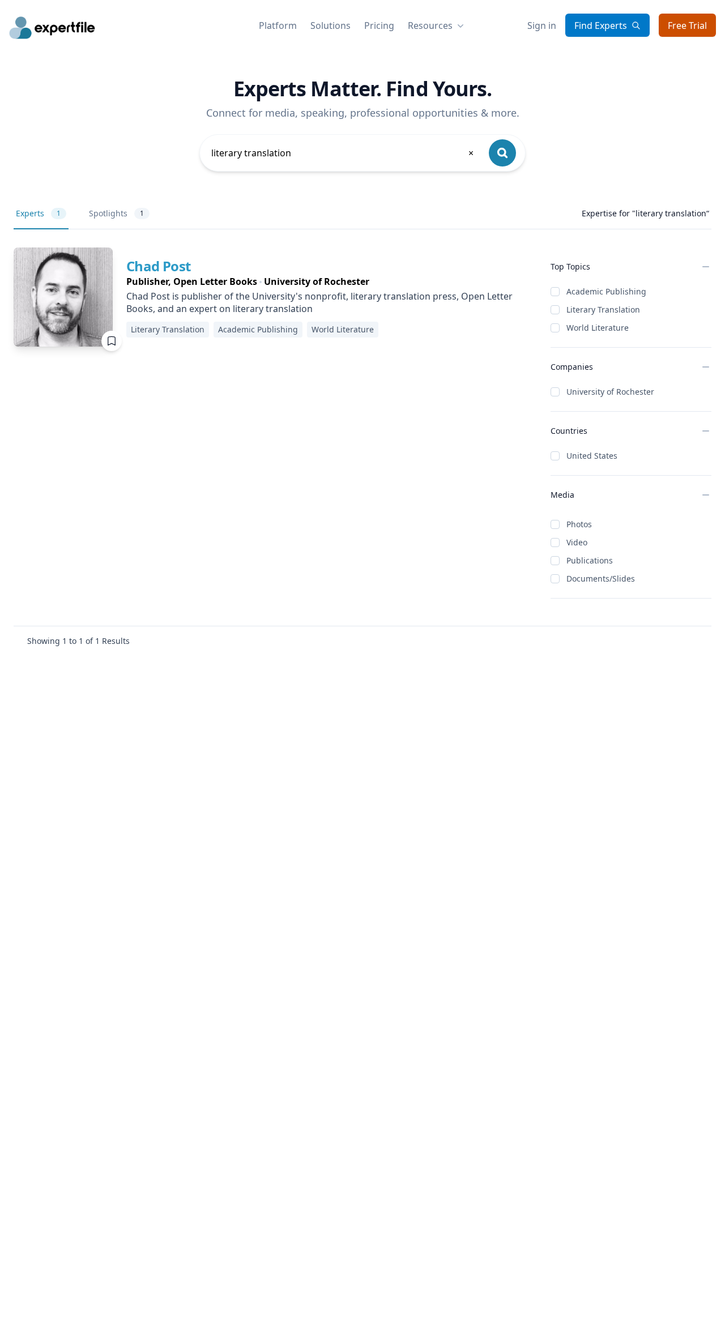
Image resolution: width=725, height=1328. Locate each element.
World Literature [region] (343, 329)
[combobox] (343, 153)
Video (576, 542)
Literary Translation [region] (167, 329)
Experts (38, 213)
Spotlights (116, 213)
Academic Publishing (606, 291)
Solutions (330, 25)
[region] (329, 281)
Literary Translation (603, 309)
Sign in (541, 25)
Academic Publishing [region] (258, 329)
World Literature (597, 327)
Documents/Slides (600, 578)
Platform (278, 25)
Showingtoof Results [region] (78, 640)
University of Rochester (610, 391)
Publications (589, 560)
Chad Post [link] (158, 266)
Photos (579, 524)
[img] (63, 297)
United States (591, 455)
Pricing (379, 25)
